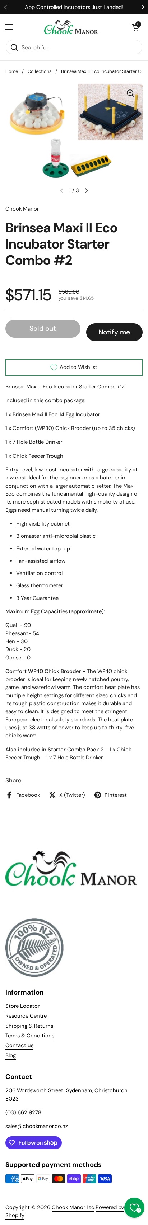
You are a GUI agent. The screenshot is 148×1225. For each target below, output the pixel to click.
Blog (10, 1055)
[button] (135, 27)
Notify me (114, 332)
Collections (39, 71)
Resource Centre (26, 1015)
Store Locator (22, 1006)
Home (11, 71)
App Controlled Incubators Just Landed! (74, 7)
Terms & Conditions (29, 1035)
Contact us (19, 1045)
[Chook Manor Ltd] (72, 27)
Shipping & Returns (29, 1025)
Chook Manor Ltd (73, 1207)
